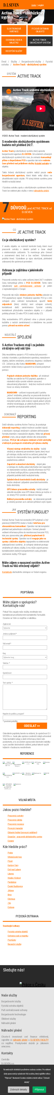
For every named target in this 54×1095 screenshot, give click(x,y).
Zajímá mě (7, 624)
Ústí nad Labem (14, 869)
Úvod (4, 61)
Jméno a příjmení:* (10, 634)
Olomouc (11, 898)
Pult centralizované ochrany (14, 1010)
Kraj (4, 653)
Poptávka (27, 592)
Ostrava (11, 907)
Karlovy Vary (13, 865)
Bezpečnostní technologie (13, 1014)
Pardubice (12, 882)
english (41, 5)
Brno (9, 894)
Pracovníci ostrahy (15, 815)
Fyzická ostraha (27, 916)
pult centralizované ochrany (27, 285)
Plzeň (10, 861)
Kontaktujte (7, 572)
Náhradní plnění (8, 1023)
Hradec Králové (14, 878)
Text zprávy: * (8, 682)
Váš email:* (7, 643)
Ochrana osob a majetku (18, 935)
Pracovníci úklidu (15, 819)
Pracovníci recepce (16, 824)
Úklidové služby (8, 1018)
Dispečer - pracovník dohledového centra (25, 836)
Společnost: (7, 673)
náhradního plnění (41, 190)
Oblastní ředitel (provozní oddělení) (22, 832)
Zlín (9, 903)
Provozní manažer (15, 828)
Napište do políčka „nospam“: (13, 714)
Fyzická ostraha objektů (18, 931)
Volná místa (27, 800)
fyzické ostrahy (42, 163)
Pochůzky (12, 940)
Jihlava (11, 890)
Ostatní (11, 840)
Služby (14, 61)
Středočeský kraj (15, 857)
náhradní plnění (20, 1039)
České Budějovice (15, 886)
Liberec (11, 873)
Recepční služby (14, 944)
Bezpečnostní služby (32, 61)
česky (33, 5)
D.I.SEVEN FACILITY (39, 1039)
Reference (27, 753)
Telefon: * (6, 663)
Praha (10, 852)
